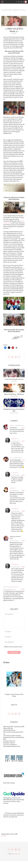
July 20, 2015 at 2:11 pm (19, 425)
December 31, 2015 (14, 396)
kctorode (12, 425)
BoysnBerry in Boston (9, 743)
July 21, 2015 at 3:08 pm (15, 566)
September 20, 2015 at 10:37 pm (9, 589)
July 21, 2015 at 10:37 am (14, 490)
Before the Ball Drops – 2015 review (14, 394)
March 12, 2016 (14, 381)
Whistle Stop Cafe (8, 728)
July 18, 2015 (14, 33)
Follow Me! (4, 836)
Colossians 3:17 (16, 854)
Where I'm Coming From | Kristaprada (10, 587)
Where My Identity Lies (9, 730)
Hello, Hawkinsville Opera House (11, 746)
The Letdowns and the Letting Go (12, 735)
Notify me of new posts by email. (13, 646)
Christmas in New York (9, 741)
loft (9, 228)
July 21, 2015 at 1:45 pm (15, 511)
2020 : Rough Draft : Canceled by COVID (13, 726)
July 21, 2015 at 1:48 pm (15, 441)
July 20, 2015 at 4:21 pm (17, 457)
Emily (11, 457)
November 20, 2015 (14, 412)
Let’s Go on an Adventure (10, 744)
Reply (23, 427)
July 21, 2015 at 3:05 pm (14, 540)
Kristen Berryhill (15, 438)
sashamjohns (13, 488)
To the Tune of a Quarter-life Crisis (14, 379)
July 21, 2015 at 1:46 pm (15, 475)
